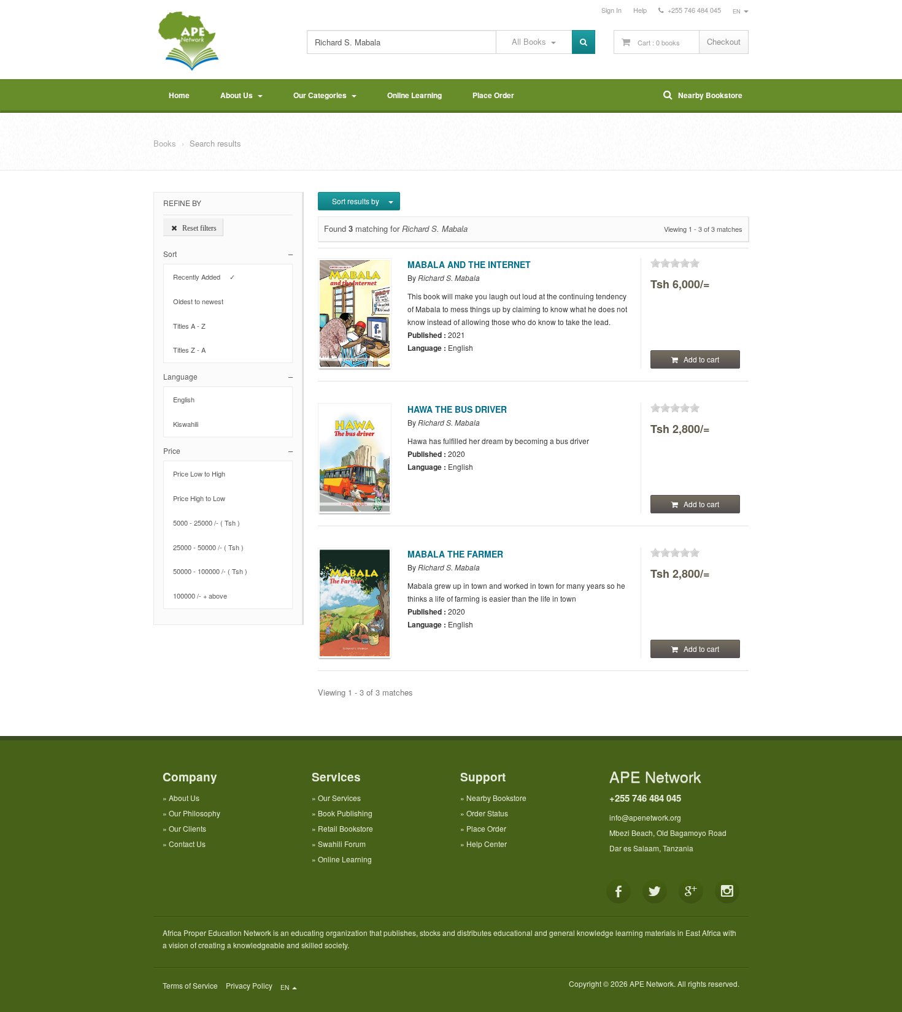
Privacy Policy (249, 985)
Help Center (486, 843)
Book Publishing (345, 813)
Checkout (724, 41)
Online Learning (414, 95)
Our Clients (187, 828)
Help (640, 10)
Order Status (487, 813)
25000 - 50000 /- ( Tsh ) (212, 547)
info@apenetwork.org (645, 817)
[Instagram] (727, 891)
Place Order (493, 95)
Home (179, 95)
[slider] (675, 263)
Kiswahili (189, 424)
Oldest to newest (202, 301)
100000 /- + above (203, 595)
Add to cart (698, 359)
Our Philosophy (194, 813)
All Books (531, 41)
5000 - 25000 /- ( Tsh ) (210, 522)
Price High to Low (203, 498)
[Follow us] (654, 891)
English (187, 399)
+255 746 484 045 (645, 798)
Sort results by (356, 201)
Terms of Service (190, 985)
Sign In (611, 10)
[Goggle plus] (691, 891)
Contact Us (187, 843)
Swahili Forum (342, 843)
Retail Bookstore (345, 828)
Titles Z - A (193, 350)
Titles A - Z (193, 326)
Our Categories (321, 95)
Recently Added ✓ (204, 277)
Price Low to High (203, 473)
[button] (228, 254)
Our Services (339, 797)
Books (164, 143)
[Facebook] (618, 891)
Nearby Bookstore (707, 95)
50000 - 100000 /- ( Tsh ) (214, 571)
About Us (238, 95)
